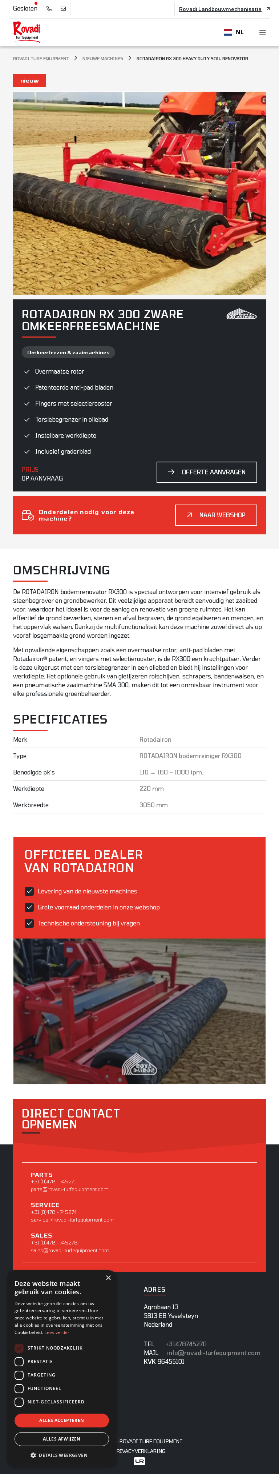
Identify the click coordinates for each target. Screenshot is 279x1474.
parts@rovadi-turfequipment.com (70, 1189)
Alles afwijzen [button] (62, 1439)
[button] (62, 1455)
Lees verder (56, 1332)
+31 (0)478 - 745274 (54, 1212)
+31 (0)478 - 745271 (53, 1181)
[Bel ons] (49, 9)
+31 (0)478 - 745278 (54, 1242)
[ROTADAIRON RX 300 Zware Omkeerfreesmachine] (139, 192)
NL (240, 32)
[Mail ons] (63, 9)
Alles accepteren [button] (61, 1420)
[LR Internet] (139, 1461)
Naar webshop (222, 514)
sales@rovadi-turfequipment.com (70, 1250)
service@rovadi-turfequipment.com (72, 1219)
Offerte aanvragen (214, 472)
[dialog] (61, 1368)
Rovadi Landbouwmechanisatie (220, 9)
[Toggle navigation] (260, 32)
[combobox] (234, 32)
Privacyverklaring (139, 1451)
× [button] (108, 1278)
